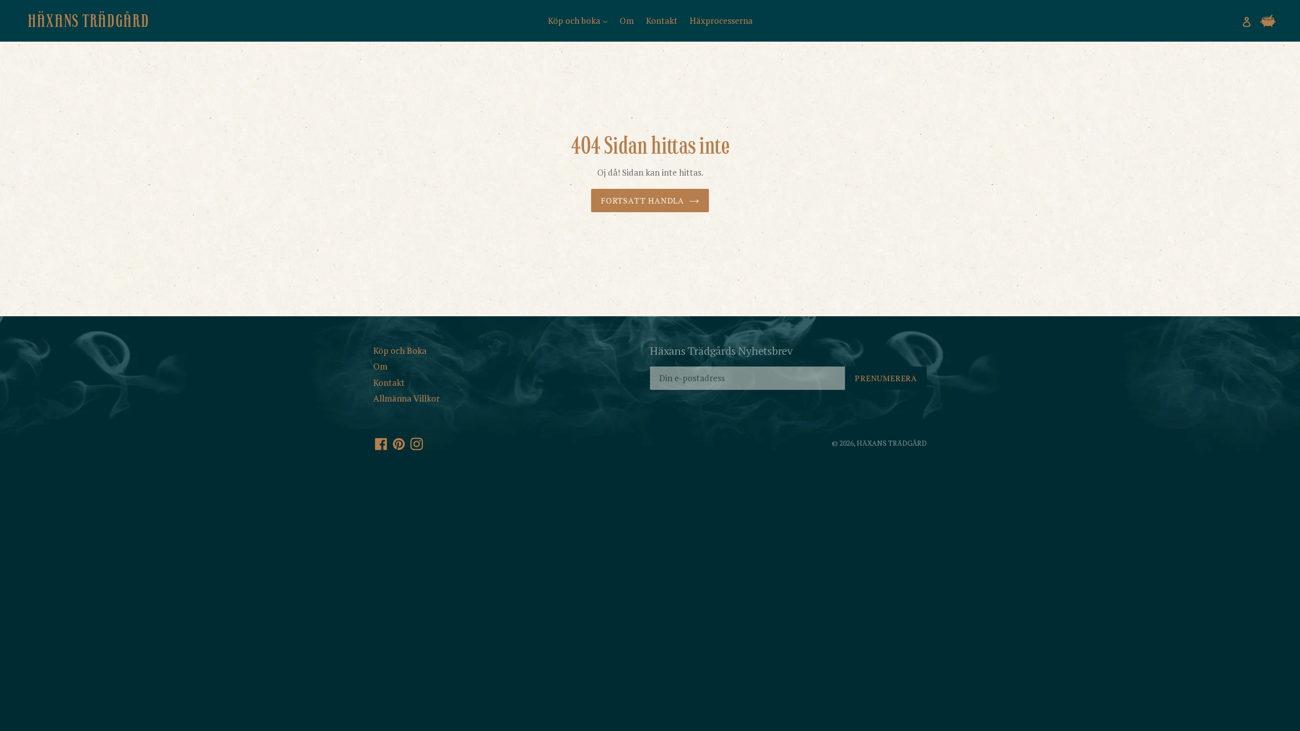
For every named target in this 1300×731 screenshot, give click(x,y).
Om (627, 20)
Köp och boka (575, 20)
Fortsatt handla (642, 200)
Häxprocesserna (721, 20)
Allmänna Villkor (406, 398)
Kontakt (661, 20)
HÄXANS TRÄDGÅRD (88, 20)
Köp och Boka (400, 350)
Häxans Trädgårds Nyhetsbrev (721, 351)
